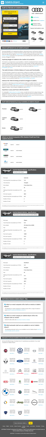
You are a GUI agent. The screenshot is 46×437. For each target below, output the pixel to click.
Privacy (42, 426)
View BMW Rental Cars (14, 394)
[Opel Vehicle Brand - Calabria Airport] (34, 351)
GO (31, 423)
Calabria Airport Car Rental (18, 84)
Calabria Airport (14, 2)
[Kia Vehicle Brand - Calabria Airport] (5, 382)
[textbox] (10, 18)
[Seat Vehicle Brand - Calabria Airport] (34, 371)
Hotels (28, 426)
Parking (23, 426)
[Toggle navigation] (43, 2)
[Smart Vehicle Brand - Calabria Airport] (5, 402)
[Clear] (16, 18)
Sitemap (23, 427)
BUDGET (28, 87)
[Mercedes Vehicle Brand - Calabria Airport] (5, 371)
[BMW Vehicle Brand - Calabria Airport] (5, 392)
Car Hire (11, 426)
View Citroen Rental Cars (28, 374)
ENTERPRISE (5, 67)
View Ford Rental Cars (28, 363)
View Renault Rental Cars (14, 363)
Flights (7, 426)
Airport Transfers (17, 426)
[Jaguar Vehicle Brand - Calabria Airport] (34, 392)
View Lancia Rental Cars (14, 415)
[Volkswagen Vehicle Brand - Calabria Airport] (20, 350)
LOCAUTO (36, 66)
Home (4, 426)
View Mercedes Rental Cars (15, 374)
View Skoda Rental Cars (28, 384)
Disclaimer (38, 426)
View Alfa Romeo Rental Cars (29, 394)
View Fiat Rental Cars (13, 353)
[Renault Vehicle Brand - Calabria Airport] (5, 361)
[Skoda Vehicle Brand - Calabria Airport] (20, 382)
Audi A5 (13, 330)
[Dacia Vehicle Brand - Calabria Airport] (20, 413)
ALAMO (11, 67)
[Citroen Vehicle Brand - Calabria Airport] (20, 371)
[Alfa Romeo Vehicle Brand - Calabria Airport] (20, 392)
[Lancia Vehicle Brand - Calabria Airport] (5, 413)
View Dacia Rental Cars (28, 415)
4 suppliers (41, 20)
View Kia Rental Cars (13, 384)
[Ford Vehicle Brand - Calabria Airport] (20, 361)
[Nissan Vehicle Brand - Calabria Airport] (34, 402)
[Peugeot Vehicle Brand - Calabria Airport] (34, 361)
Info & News (32, 426)
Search (10, 33)
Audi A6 (17, 330)
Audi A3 (39, 329)
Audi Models (36, 17)
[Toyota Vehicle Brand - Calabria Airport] (34, 382)
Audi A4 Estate (8, 330)
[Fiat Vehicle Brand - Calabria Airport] (5, 351)
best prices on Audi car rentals (23, 319)
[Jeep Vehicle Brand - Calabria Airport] (20, 402)
